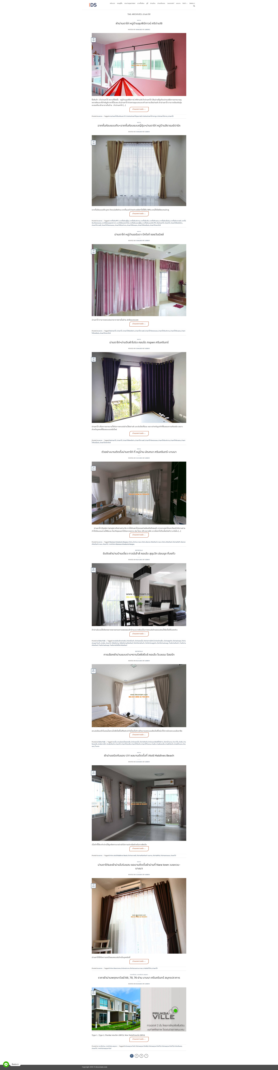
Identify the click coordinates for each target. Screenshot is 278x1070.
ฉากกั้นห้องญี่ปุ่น (124, 221)
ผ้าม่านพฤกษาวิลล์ (129, 1046)
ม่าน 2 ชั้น (175, 742)
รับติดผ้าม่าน (115, 643)
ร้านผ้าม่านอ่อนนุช (104, 645)
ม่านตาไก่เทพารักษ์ (155, 225)
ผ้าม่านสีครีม (156, 856)
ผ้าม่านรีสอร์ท (144, 742)
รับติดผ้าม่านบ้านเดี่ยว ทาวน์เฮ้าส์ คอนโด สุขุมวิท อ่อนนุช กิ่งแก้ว (139, 553)
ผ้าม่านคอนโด (139, 641)
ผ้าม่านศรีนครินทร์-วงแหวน (144, 856)
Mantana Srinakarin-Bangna (118, 542)
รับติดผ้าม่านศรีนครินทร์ (126, 643)
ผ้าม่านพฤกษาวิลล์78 (167, 1046)
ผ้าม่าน (130, 542)
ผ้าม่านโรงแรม (168, 742)
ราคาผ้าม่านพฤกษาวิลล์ (104, 1048)
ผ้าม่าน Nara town (115, 968)
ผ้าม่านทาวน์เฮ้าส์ (149, 641)
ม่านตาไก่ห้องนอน (132, 225)
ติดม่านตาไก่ (160, 223)
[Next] (146, 1056)
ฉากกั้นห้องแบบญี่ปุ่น (136, 223)
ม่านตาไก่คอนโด (126, 744)
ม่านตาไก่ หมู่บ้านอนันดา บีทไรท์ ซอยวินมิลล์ (139, 234)
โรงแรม (97, 746)
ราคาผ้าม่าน (133, 974)
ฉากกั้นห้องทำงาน (135, 221)
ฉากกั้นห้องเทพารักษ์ (123, 223)
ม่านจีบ (103, 643)
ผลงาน (178, 3)
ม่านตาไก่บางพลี (96, 225)
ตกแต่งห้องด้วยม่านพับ (119, 641)
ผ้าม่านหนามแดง (165, 856)
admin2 (147, 30)
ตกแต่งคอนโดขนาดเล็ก (124, 742)
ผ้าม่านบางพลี (132, 856)
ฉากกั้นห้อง (140, 3)
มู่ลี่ (147, 3)
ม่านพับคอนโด (160, 744)
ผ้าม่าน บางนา (137, 542)
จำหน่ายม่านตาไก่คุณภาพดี (134, 116)
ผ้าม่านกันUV (176, 542)
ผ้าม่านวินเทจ (178, 1046)
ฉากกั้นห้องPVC (114, 221)
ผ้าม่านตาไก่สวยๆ (162, 116)
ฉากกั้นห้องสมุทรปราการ (109, 223)
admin (147, 132)
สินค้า (184, 3)
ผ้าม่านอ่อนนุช (177, 641)
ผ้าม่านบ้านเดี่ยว (158, 641)
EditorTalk (139, 550)
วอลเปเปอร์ (170, 3)
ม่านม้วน (152, 3)
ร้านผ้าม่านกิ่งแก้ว (174, 643)
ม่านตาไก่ (171, 116)
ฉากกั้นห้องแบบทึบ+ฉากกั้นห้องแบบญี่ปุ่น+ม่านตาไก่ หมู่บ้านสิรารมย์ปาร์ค (139, 125)
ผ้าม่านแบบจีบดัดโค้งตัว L (155, 742)
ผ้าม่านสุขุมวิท (168, 641)
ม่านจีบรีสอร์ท (111, 744)
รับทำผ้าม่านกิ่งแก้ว (139, 643)
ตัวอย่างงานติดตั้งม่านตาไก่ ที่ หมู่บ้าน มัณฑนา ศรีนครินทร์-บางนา (139, 452)
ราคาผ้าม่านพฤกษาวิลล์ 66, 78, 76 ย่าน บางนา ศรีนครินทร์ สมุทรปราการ (139, 978)
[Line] (6, 1064)
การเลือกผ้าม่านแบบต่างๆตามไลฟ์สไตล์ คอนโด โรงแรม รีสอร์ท (139, 654)
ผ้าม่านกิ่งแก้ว (130, 641)
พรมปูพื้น (119, 3)
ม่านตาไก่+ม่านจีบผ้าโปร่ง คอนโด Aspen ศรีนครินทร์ (139, 342)
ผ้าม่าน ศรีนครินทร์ (167, 542)
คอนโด (115, 742)
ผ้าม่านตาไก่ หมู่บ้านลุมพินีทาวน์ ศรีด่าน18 (139, 23)
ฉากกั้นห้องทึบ (145, 221)
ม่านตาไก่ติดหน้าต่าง (176, 223)
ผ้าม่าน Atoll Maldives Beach (118, 856)
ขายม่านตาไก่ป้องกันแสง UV (117, 116)
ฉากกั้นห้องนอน (154, 221)
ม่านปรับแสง (161, 3)
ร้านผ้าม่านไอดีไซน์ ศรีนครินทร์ (118, 645)
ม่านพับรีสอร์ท (169, 744)
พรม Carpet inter (129, 3)
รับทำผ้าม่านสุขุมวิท (150, 643)
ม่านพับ (153, 744)
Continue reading (139, 109)
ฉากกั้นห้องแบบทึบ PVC (149, 223)
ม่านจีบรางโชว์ (102, 744)
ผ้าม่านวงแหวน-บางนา (136, 968)
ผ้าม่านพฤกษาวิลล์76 (155, 1046)
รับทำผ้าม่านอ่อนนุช (162, 643)
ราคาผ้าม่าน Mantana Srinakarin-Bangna (121, 544)
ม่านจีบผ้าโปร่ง (147, 968)
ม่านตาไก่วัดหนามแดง (108, 225)
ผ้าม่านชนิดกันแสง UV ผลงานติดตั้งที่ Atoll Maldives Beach (139, 755)
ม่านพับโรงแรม (178, 744)
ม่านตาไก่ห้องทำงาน (120, 225)
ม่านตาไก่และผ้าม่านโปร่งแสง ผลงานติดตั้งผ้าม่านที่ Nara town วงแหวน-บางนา (139, 866)
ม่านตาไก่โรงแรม (146, 744)
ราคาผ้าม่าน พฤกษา (142, 974)
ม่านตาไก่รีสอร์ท (136, 744)
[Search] (194, 6)
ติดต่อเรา (192, 3)
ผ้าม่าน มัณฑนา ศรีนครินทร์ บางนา (151, 542)
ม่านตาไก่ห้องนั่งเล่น (143, 225)
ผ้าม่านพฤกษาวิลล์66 (142, 1046)
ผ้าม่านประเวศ (125, 968)
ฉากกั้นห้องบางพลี (175, 221)
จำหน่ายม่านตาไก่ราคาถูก (149, 116)
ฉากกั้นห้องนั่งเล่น (164, 221)
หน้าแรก (112, 3)
